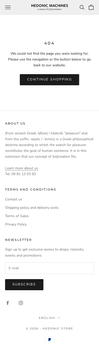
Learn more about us (21, 168)
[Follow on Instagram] (20, 302)
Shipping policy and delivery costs (32, 207)
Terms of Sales (17, 216)
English (47, 318)
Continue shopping (49, 79)
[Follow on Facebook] (7, 302)
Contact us (13, 199)
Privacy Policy (16, 224)
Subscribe (24, 284)
